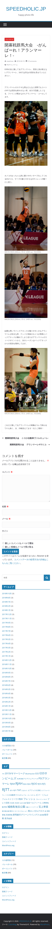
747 (3, 774)
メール (6, 519)
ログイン (5, 833)
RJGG (25, 784)
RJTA (40, 784)
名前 (5, 506)
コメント (7, 472)
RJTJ (43, 783)
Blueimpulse (30, 774)
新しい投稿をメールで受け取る (19, 547)
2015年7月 (6, 731)
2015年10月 (7, 718)
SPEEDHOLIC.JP (26, 9)
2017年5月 (6, 639)
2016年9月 (6, 672)
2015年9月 (6, 722)
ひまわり (24, 790)
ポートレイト (7, 754)
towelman (10, 61)
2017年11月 (7, 618)
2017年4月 (6, 643)
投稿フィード (7, 837)
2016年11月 (7, 664)
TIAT (19, 790)
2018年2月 (6, 606)
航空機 (4, 758)
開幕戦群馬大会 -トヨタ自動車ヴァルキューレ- (27, 438)
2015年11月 (7, 714)
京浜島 (12, 803)
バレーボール (9, 39)
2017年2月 (6, 652)
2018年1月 (6, 610)
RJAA (12, 783)
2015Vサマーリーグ (15, 773)
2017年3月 (6, 647)
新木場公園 (5, 811)
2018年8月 (6, 597)
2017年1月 (6, 656)
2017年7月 (6, 631)
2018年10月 (7, 593)
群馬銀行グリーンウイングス (26, 814)
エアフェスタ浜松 (34, 790)
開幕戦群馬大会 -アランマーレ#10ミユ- (28, 444)
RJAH (18, 783)
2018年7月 (6, 602)
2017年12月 (7, 614)
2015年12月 (7, 710)
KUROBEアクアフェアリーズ (27, 779)
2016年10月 (7, 668)
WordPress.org (8, 845)
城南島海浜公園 (16, 806)
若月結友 (8, 818)
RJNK (29, 784)
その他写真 (6, 745)
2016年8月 (6, 677)
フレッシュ (29, 799)
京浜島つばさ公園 (20, 803)
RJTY (15, 790)
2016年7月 (6, 681)
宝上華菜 (43, 806)
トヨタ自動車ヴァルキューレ (16, 795)
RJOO (34, 783)
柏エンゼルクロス (36, 810)
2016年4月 (6, 693)
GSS (37, 773)
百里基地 (9, 815)
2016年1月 (6, 706)
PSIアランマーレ (12, 65)
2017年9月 (6, 622)
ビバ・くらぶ (42, 794)
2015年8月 (6, 727)
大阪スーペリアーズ (32, 807)
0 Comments (32, 61)
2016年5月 (6, 689)
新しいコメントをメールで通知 (19, 543)
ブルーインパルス (41, 799)
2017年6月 (6, 635)
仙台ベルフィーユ (34, 802)
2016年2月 (6, 702)
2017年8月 (6, 627)
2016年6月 (6, 685)
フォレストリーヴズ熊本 (12, 799)
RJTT (5, 789)
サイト (5, 531)
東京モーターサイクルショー (18, 811)
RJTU (11, 790)
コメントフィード (9, 841)
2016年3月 (6, 697)
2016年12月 (7, 660)
